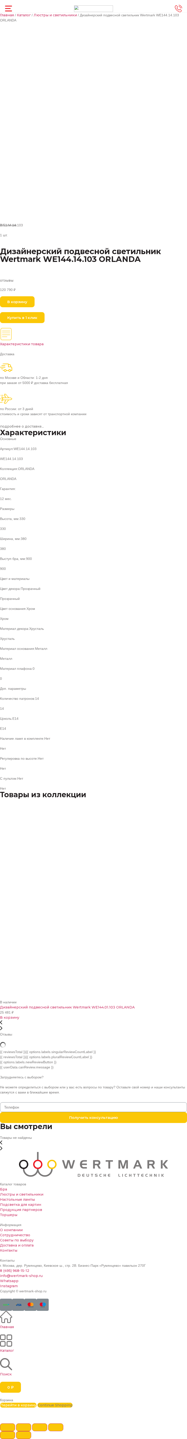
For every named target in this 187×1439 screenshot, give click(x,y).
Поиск (6, 1374)
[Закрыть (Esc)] (7, 1427)
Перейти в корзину (18, 1405)
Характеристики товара (22, 344)
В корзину (9, 1017)
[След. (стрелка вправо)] (23, 1435)
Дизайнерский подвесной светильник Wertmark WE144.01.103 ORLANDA (67, 1007)
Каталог (24, 15)
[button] (17, 301)
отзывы (6, 280)
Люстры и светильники (55, 15)
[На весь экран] (39, 1427)
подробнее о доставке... (22, 426)
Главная (7, 15)
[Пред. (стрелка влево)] (7, 1435)
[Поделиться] (23, 1427)
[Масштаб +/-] (55, 1427)
